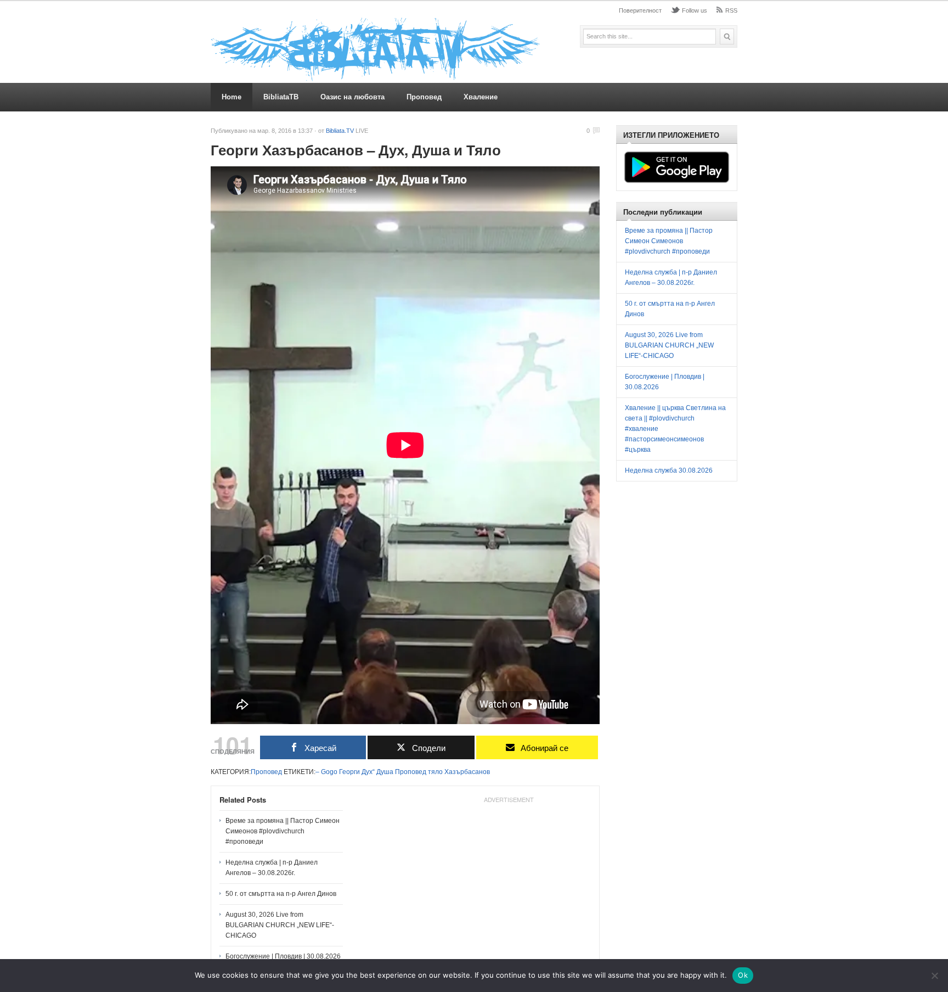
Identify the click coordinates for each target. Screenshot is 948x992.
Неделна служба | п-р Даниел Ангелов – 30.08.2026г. (271, 868)
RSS (731, 10)
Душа (384, 772)
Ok (743, 975)
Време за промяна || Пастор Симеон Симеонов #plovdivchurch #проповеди (282, 831)
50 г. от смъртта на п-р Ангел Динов (280, 894)
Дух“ (368, 772)
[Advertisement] (508, 876)
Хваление (481, 97)
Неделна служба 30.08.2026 (669, 470)
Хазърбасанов (467, 772)
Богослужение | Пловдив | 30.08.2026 (283, 956)
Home (231, 97)
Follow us (694, 10)
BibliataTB (280, 97)
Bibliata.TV (340, 130)
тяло (435, 772)
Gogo (329, 772)
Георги (349, 772)
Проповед (424, 97)
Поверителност (640, 10)
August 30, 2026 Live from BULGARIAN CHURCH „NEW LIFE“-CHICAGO (279, 925)
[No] (934, 975)
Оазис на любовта (352, 97)
